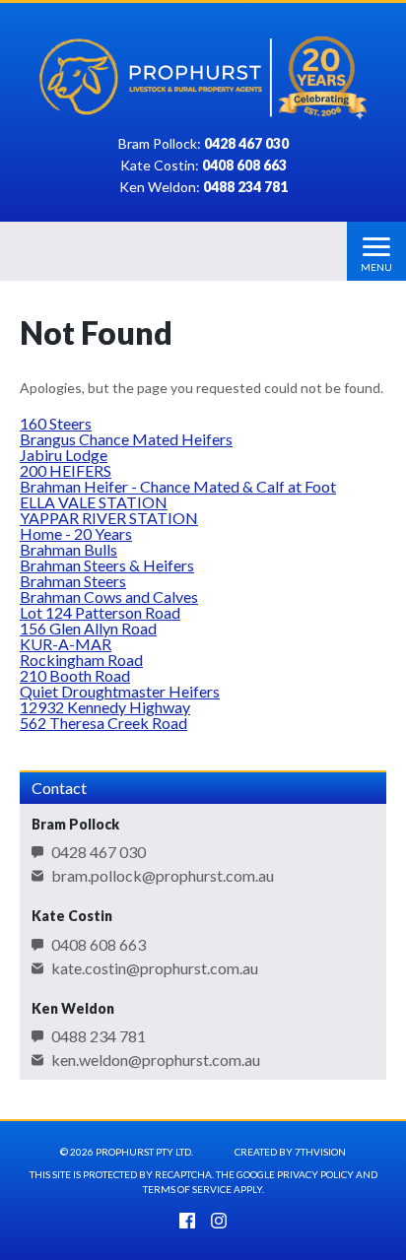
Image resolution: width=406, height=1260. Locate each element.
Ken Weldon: (203, 187)
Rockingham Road (81, 659)
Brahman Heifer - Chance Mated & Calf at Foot (178, 486)
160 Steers (56, 423)
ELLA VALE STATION (94, 502)
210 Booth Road (75, 675)
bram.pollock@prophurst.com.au (162, 876)
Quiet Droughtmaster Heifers (120, 691)
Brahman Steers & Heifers (107, 565)
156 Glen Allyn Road (88, 628)
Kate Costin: (203, 166)
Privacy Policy (315, 1174)
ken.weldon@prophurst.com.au (155, 1060)
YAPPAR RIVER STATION (109, 517)
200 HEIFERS (65, 470)
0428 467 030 (98, 852)
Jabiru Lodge (63, 454)
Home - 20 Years (76, 533)
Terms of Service (187, 1189)
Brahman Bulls (68, 549)
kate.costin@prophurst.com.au (154, 968)
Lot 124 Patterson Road (100, 612)
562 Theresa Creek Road (103, 722)
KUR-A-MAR (65, 643)
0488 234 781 (98, 1036)
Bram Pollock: (203, 144)
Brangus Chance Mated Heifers (126, 439)
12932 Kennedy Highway (105, 706)
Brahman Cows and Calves (109, 596)
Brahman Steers (73, 580)
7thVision (320, 1152)
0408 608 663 (98, 945)
